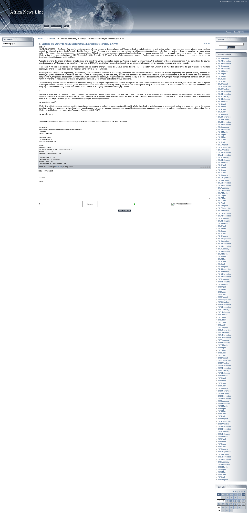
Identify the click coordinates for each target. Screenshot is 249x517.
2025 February (224, 434)
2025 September (224, 452)
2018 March (222, 223)
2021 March (222, 315)
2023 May (222, 381)
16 (57, 39)
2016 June (222, 170)
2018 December (224, 246)
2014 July (222, 112)
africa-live (58, 167)
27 (243, 507)
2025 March (222, 436)
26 (239, 507)
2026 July (222, 477)
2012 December (224, 64)
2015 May (222, 137)
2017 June (222, 201)
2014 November (224, 122)
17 (231, 504)
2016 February (224, 160)
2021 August (223, 327)
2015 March (222, 132)
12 (239, 501)
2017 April (222, 195)
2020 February (224, 282)
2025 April (222, 439)
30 (227, 511)
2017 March (222, 193)
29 (223, 511)
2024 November (224, 426)
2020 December (224, 307)
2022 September (224, 360)
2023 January (223, 371)
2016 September (224, 178)
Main (46, 26)
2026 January (223, 462)
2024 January (223, 401)
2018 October (223, 241)
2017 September (224, 208)
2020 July (222, 294)
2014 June (222, 109)
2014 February (224, 99)
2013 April (222, 74)
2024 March (222, 406)
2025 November (224, 457)
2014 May (222, 107)
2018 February (224, 221)
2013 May (222, 76)
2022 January (223, 340)
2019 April (222, 256)
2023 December (224, 398)
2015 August (223, 145)
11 (235, 501)
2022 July (222, 355)
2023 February (224, 373)
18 (235, 504)
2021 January (223, 310)
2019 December (224, 277)
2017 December (224, 216)
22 (223, 507)
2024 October (223, 424)
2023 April (222, 378)
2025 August (223, 449)
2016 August (223, 175)
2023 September (224, 391)
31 (231, 511)
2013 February (224, 69)
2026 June (222, 475)
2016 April (222, 165)
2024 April (222, 409)
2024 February (224, 404)
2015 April (222, 135)
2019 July (222, 264)
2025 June (222, 444)
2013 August (223, 84)
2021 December (224, 338)
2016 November (224, 183)
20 (243, 504)
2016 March (222, 163)
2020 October (223, 302)
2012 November (224, 61)
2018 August (223, 236)
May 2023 (239, 491)
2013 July (222, 81)
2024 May (222, 411)
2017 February (224, 190)
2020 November (224, 305)
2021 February (224, 312)
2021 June (222, 322)
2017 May (222, 198)
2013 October (223, 89)
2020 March (222, 284)
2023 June (222, 383)
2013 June (222, 79)
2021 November (224, 335)
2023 (46, 39)
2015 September (224, 147)
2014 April (222, 104)
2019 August (223, 267)
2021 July (222, 325)
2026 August (223, 480)
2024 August (223, 419)
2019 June (222, 261)
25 (235, 507)
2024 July (222, 416)
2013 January (223, 66)
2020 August (223, 297)
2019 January (223, 249)
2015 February (224, 130)
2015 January (223, 127)
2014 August (223, 114)
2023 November (224, 396)
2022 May (222, 350)
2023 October (223, 393)
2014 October (223, 119)
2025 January (223, 431)
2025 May (222, 442)
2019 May (222, 259)
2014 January (223, 97)
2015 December (224, 155)
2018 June (222, 231)
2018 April (222, 226)
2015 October (223, 150)
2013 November (224, 91)
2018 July (222, 234)
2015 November (224, 152)
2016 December (224, 185)
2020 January (223, 279)
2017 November (224, 213)
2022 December (224, 368)
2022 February (224, 343)
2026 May (222, 472)
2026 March (222, 467)
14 (219, 504)
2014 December (224, 124)
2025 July (222, 447)
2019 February (224, 251)
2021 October (223, 332)
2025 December (224, 459)
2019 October (223, 272)
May (52, 39)
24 (231, 507)
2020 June (222, 292)
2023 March (222, 376)
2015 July (222, 142)
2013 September (224, 86)
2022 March (222, 345)
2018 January (223, 218)
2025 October (223, 454)
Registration (56, 26)
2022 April (222, 348)
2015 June (222, 140)
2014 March (222, 102)
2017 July (222, 203)
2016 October (223, 180)
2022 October (223, 363)
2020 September (224, 299)
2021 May (222, 320)
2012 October (223, 59)
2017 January (223, 188)
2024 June (222, 414)
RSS (242, 32)
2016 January (223, 157)
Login (66, 26)
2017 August (223, 206)
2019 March (222, 254)
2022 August (223, 358)
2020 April (222, 287)
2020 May (222, 289)
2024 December (224, 429)
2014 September (224, 117)
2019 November (224, 274)
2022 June (222, 353)
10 (231, 501)
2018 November (224, 244)
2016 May (222, 168)
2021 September (224, 330)
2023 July (222, 386)
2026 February (224, 464)
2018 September (224, 239)
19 (239, 504)
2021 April (222, 317)
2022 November (224, 365)
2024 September (224, 421)
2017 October (223, 211)
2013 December (224, 94)
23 (227, 507)
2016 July (222, 173)
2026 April (222, 469)
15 (223, 504)
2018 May (222, 228)
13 (243, 501)
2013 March (222, 71)
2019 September (224, 269)
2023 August (223, 388)
